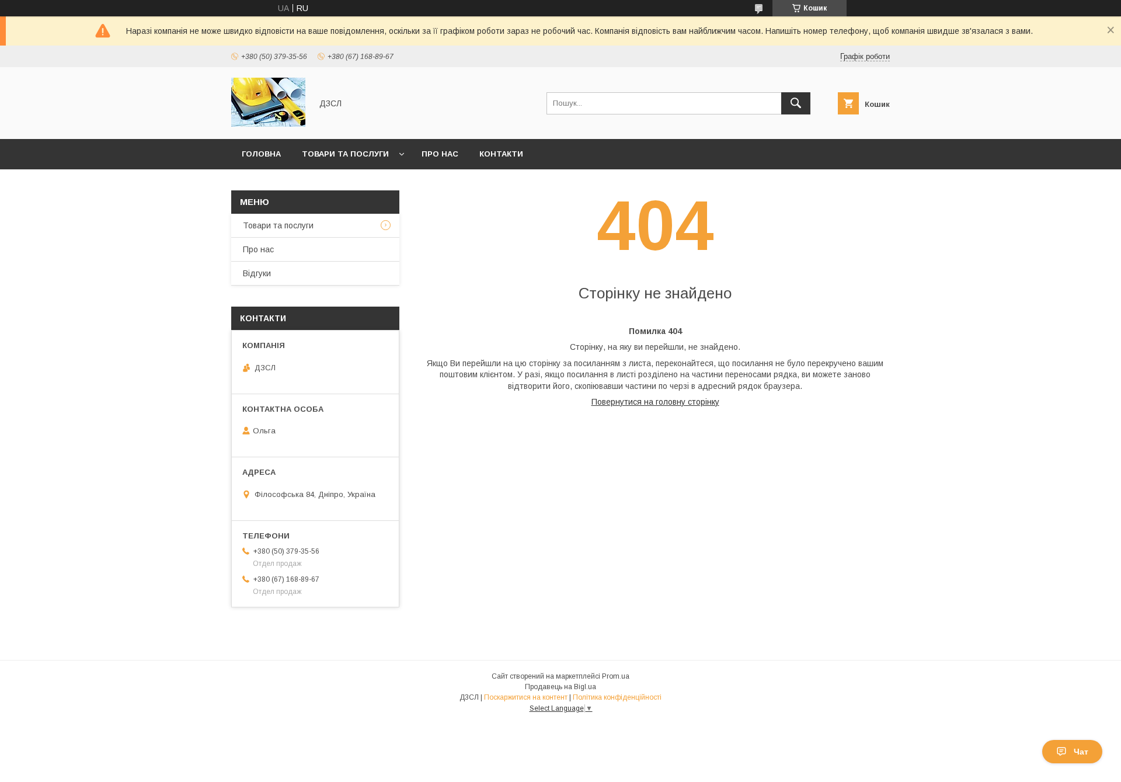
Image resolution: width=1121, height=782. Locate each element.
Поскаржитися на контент (526, 697)
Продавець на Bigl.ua (560, 687)
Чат (1081, 751)
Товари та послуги (345, 154)
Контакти (501, 154)
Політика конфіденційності (617, 697)
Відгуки (257, 273)
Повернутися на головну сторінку (655, 401)
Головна (261, 154)
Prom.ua (615, 676)
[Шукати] (795, 103)
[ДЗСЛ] (268, 123)
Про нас (440, 154)
